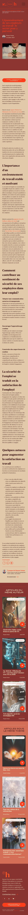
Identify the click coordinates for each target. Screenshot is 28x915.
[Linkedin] (7, 563)
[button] (23, 4)
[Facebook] (4, 563)
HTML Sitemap (4, 909)
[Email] (11, 563)
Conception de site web (16, 910)
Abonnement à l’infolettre (14, 904)
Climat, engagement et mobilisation (14, 80)
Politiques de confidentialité (10, 909)
